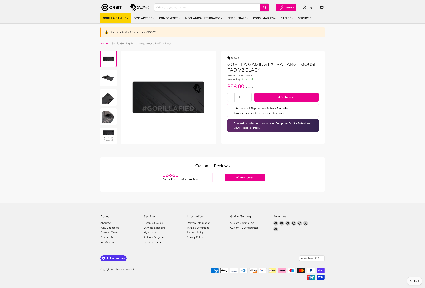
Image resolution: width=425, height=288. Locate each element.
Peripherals (237, 18)
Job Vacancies (108, 242)
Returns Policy (195, 232)
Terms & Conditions (198, 227)
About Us (105, 222)
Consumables (263, 18)
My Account (150, 232)
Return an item (152, 242)
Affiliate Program (154, 237)
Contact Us (106, 237)
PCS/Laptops (143, 18)
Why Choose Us (109, 227)
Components (169, 18)
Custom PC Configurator (244, 227)
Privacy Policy (195, 237)
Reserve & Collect (153, 222)
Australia (310, 258)
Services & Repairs (154, 227)
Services (304, 18)
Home (104, 43)
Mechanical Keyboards (203, 18)
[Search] (264, 7)
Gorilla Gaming (115, 18)
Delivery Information (198, 222)
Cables (286, 18)
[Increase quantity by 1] (248, 97)
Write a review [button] (245, 177)
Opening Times (109, 232)
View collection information (247, 128)
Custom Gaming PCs (242, 222)
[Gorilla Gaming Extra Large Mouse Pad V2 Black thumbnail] (108, 59)
